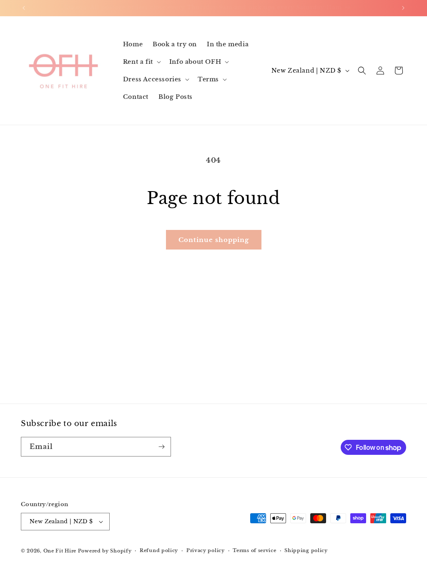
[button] (141, 62)
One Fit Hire (59, 551)
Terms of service (254, 550)
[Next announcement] (403, 8)
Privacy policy (205, 550)
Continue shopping (213, 240)
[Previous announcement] (24, 8)
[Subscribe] (161, 447)
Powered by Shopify (105, 551)
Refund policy (159, 550)
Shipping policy (306, 550)
